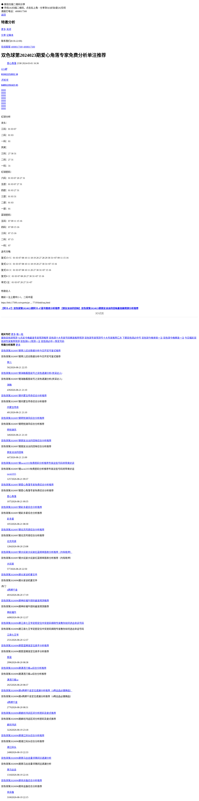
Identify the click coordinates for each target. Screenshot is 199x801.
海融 (9, 385)
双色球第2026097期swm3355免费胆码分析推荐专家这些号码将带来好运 (37, 463)
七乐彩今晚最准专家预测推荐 (33, 338)
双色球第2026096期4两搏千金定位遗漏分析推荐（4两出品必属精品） (36, 690)
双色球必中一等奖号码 (52, 341)
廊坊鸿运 (11, 724)
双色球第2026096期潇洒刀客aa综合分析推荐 (23, 668)
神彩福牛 (11, 612)
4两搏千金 (12, 590)
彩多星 (10, 519)
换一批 (19, 334)
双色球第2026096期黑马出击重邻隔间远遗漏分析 (26, 758)
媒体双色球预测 (9, 338)
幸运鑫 (10, 792)
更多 (3, 29)
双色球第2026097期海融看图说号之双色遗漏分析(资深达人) (31, 373)
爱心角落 (11, 63)
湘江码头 (11, 747)
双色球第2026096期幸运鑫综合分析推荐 (21, 780)
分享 (3, 35)
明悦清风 (11, 430)
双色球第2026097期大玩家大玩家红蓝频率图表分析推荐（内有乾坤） (36, 552)
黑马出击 (11, 769)
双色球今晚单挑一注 (152, 338)
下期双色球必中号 (131, 338)
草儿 (9, 362)
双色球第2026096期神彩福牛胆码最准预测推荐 (25, 600)
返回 (3, 15)
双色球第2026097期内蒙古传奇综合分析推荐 (24, 395)
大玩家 (10, 564)
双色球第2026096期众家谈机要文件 (19, 574)
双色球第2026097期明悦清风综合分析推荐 (22, 418)
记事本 (9, 35)
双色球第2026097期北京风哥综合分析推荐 (22, 529)
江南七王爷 (13, 635)
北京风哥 (11, 541)
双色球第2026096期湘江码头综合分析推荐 (22, 735)
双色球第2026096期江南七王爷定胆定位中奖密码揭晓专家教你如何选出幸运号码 (42, 623)
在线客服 (5, 47)
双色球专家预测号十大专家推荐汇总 (103, 338)
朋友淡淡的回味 (15, 452)
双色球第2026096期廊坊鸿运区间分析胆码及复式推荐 (28, 713)
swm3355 (11, 474)
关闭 (8, 29)
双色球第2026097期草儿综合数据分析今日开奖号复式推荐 (31, 350)
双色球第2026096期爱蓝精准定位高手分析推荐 (25, 645)
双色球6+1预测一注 (30, 341)
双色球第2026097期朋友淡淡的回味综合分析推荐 (26, 440)
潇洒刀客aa (12, 679)
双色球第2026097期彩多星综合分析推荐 (21, 507)
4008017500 (17, 47)
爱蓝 (9, 657)
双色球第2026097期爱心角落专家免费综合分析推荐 (27, 484)
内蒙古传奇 (13, 407)
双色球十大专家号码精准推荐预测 (66, 338)
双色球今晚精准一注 (173, 338)
